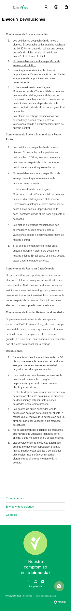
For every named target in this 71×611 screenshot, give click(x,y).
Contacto (11, 514)
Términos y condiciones (45, 596)
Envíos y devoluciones (20, 506)
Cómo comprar (15, 498)
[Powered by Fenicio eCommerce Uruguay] (60, 602)
